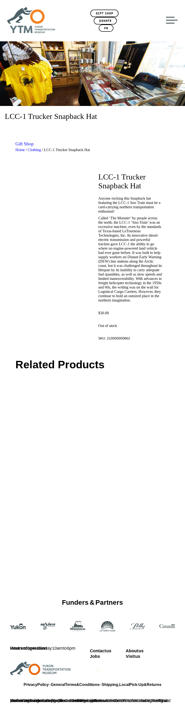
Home (20, 150)
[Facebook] (150, 668)
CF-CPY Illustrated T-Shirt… (37, 459)
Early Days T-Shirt (29, 553)
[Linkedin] (131, 668)
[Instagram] (169, 668)
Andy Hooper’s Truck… (115, 459)
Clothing (34, 150)
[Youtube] (113, 668)
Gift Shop (24, 143)
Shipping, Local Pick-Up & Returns (131, 685)
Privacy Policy (36, 685)
